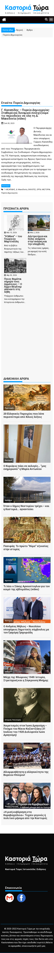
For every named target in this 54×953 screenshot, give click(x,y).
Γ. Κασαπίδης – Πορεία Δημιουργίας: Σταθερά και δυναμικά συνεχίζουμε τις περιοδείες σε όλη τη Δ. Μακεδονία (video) (25, 114)
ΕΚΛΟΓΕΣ (32, 190)
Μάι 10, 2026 (11, 233)
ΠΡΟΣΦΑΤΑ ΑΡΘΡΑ (16, 208)
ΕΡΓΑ (39, 190)
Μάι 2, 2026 (34, 233)
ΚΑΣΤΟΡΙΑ (46, 190)
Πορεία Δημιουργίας (9, 193)
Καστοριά (6, 186)
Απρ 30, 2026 (11, 275)
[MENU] (51, 19)
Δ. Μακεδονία (21, 190)
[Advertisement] (27, 66)
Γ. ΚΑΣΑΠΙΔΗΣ (9, 190)
